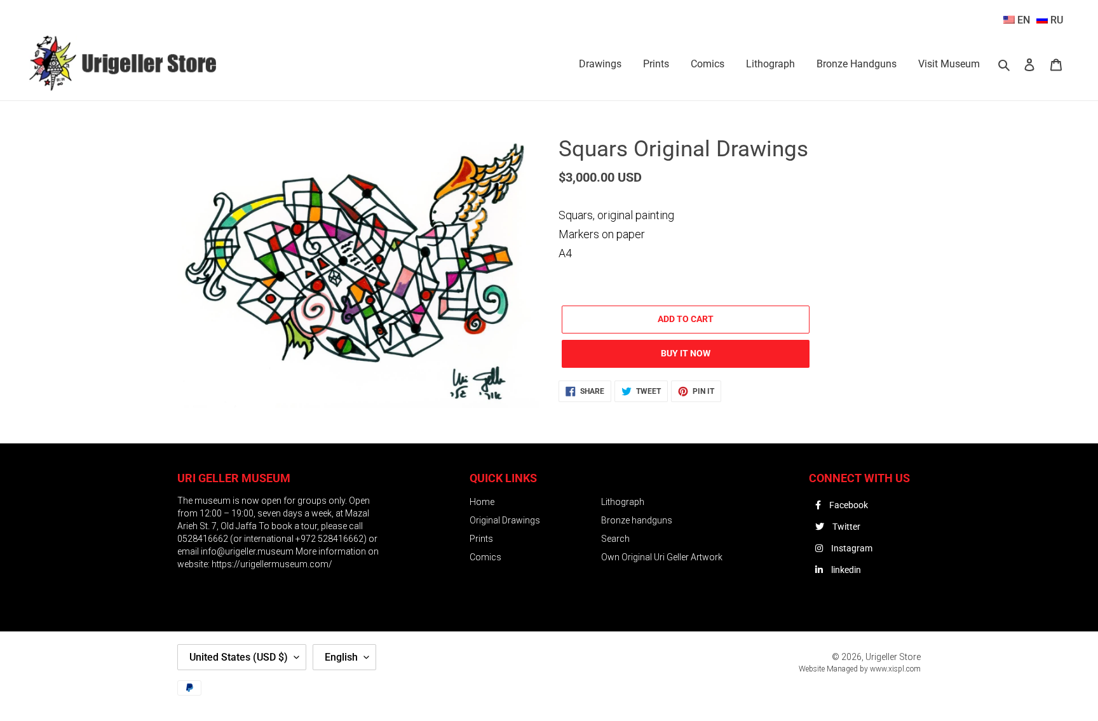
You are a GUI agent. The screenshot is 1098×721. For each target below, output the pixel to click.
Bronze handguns (636, 520)
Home (482, 502)
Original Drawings (505, 520)
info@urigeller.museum (248, 551)
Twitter (845, 527)
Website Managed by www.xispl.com (860, 668)
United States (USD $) (238, 657)
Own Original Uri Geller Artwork (661, 557)
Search (615, 539)
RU (1055, 20)
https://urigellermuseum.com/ (272, 564)
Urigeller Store (893, 657)
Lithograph (622, 502)
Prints (481, 539)
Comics (485, 557)
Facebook (847, 505)
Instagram (850, 548)
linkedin (845, 570)
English (341, 657)
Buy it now (685, 353)
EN (1022, 20)
